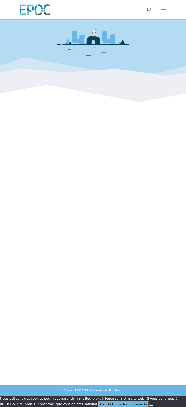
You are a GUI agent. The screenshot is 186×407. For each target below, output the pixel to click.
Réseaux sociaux (93, 200)
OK (102, 404)
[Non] (151, 405)
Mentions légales (93, 211)
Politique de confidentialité (92, 222)
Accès (92, 190)
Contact (93, 179)
